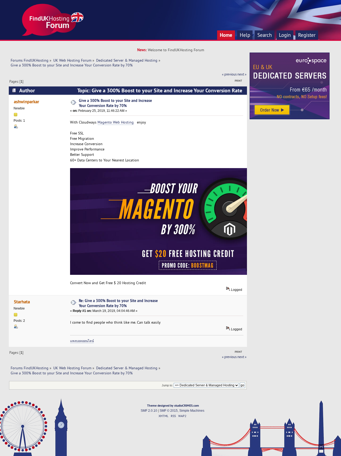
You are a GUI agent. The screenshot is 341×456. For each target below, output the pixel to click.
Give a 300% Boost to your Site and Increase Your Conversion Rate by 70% (115, 103)
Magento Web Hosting (116, 122)
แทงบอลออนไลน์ (82, 341)
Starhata (22, 302)
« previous (229, 74)
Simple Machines (191, 410)
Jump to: (167, 385)
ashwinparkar (26, 101)
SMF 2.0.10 (149, 410)
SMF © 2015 (169, 410)
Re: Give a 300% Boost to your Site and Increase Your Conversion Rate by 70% (118, 303)
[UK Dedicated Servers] (290, 118)
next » (241, 74)
